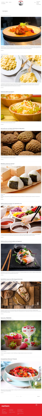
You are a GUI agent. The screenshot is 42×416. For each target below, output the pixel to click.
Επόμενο (38, 396)
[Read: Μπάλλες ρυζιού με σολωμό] (21, 179)
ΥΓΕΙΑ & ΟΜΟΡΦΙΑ (3, 3)
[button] (35, 2)
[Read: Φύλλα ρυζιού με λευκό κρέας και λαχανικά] (21, 257)
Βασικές (2, 360)
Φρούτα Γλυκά (11, 319)
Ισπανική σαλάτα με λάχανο (7, 91)
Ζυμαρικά (2, 54)
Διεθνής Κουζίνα (4, 242)
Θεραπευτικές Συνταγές (9, 242)
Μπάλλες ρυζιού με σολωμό (7, 163)
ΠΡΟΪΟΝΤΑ (7, 2)
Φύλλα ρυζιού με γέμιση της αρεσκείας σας (11, 203)
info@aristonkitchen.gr (4, 412)
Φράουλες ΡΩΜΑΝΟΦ (6, 318)
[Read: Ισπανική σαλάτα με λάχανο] (21, 107)
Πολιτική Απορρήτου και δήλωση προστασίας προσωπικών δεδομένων (20, 410)
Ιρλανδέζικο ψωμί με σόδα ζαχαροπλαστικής (12, 279)
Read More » (2, 50)
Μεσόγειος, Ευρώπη (3, 15)
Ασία (1, 242)
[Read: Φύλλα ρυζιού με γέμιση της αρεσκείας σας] (21, 219)
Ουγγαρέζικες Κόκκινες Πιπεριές (9, 359)
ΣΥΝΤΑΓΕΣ (10, 2)
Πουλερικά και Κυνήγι (8, 15)
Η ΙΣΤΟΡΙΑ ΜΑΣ (3, 2)
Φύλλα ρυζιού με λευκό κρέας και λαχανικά (11, 241)
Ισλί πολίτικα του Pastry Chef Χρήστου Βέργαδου (12, 128)
